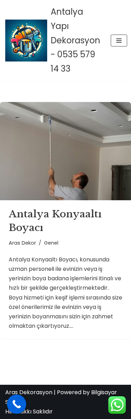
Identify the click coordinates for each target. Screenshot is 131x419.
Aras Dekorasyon (28, 392)
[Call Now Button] (16, 404)
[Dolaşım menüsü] (119, 40)
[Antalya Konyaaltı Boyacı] (65, 151)
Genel (51, 242)
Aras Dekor (22, 242)
